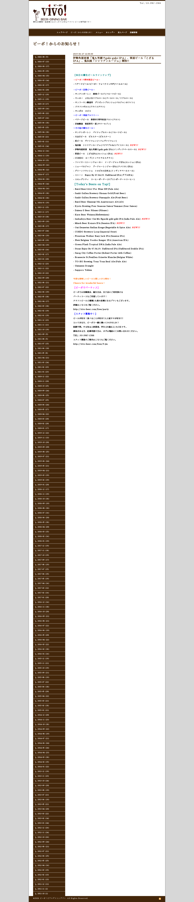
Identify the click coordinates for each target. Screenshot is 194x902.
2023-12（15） (44, 207)
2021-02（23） (44, 367)
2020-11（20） (44, 381)
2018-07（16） (44, 513)
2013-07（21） (44, 795)
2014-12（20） (44, 715)
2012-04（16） (44, 865)
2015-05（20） (44, 691)
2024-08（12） (44, 170)
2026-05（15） (44, 71)
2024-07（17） (44, 174)
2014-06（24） (44, 743)
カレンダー (110, 32)
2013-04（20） (44, 809)
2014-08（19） (44, 734)
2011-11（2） (43, 889)
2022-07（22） (44, 287)
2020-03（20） (44, 419)
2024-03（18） (44, 193)
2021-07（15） (44, 344)
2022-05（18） (44, 297)
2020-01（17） (44, 428)
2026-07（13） (44, 62)
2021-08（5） (43, 339)
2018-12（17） (44, 489)
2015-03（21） (44, 701)
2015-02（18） (44, 705)
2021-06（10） (44, 348)
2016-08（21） (44, 621)
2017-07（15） (44, 569)
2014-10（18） (44, 724)
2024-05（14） (44, 184)
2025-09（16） (44, 109)
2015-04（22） (44, 696)
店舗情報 (133, 32)
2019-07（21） (44, 456)
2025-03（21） (44, 137)
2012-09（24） (44, 842)
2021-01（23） (44, 372)
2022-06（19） (44, 292)
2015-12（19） (44, 658)
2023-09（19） (44, 221)
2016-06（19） (44, 630)
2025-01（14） (44, 146)
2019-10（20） (44, 442)
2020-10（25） (44, 386)
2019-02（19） (44, 480)
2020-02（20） (44, 423)
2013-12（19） (44, 771)
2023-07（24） (44, 231)
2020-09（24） (44, 391)
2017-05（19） (44, 579)
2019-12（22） (44, 433)
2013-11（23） (44, 776)
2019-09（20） (44, 447)
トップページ (62, 32)
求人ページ (122, 32)
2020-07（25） (44, 400)
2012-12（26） (44, 828)
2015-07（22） (44, 682)
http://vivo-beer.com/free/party (91, 309)
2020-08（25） (44, 395)
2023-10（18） (44, 217)
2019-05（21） (44, 466)
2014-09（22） (44, 729)
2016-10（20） (44, 611)
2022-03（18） (44, 306)
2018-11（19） (44, 494)
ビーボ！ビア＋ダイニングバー (53, 898)
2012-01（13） (44, 879)
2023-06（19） (44, 235)
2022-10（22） (44, 273)
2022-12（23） (44, 264)
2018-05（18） (44, 522)
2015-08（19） (44, 677)
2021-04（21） (44, 358)
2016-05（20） (44, 635)
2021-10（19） (44, 329)
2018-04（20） (44, 527)
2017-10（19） (44, 555)
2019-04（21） (44, 470)
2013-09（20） (44, 785)
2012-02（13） (44, 875)
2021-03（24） (44, 362)
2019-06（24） (44, 461)
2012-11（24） (44, 832)
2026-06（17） (44, 66)
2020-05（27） (44, 409)
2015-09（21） (44, 673)
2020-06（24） (44, 405)
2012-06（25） (44, 856)
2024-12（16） (44, 151)
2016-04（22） (44, 640)
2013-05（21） (44, 804)
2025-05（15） (44, 127)
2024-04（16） (44, 188)
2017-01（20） (44, 597)
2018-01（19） (44, 541)
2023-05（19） (44, 240)
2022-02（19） (44, 311)
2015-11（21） (44, 663)
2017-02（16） (44, 593)
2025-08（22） (44, 113)
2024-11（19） (44, 156)
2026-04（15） (44, 76)
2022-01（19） (44, 315)
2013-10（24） (44, 781)
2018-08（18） (44, 508)
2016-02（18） (44, 649)
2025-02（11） (44, 141)
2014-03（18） (44, 757)
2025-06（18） (44, 123)
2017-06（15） (44, 574)
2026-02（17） (44, 85)
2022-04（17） (44, 301)
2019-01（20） (44, 485)
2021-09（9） (43, 334)
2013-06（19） (44, 799)
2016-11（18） (44, 607)
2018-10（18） (44, 499)
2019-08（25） (44, 452)
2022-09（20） (44, 278)
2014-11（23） (44, 720)
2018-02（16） (44, 536)
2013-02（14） (44, 818)
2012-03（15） (44, 870)
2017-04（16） (44, 583)
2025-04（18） (44, 132)
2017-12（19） (44, 546)
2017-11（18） (44, 550)
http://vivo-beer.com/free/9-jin (90, 344)
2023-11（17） (44, 212)
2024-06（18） (44, 179)
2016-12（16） (44, 602)
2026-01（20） (44, 90)
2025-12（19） (44, 94)
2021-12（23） (44, 320)
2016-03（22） (44, 644)
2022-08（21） (44, 282)
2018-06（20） (44, 517)
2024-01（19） (44, 203)
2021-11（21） (44, 325)
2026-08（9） (43, 57)
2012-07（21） (44, 851)
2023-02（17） (44, 254)
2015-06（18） (44, 687)
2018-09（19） (44, 503)
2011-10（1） (43, 893)
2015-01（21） (44, 710)
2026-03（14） (44, 80)
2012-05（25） (44, 861)
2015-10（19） (44, 668)
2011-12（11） (44, 884)
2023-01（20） (44, 259)
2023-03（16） (44, 250)
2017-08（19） (44, 564)
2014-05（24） (44, 748)
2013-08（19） (44, 790)
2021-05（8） (43, 353)
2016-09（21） (44, 616)
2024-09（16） (44, 165)
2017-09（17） (44, 560)
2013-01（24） (44, 823)
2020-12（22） (44, 376)
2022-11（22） (44, 268)
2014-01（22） (44, 767)
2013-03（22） (44, 814)
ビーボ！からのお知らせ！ (82, 32)
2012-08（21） (44, 846)
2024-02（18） (44, 198)
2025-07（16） (44, 118)
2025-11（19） (44, 99)
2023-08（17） (44, 226)
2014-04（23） (44, 752)
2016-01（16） (44, 654)
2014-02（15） (44, 762)
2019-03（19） (44, 475)
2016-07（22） (44, 626)
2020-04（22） (44, 414)
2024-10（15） (44, 160)
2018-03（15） (44, 532)
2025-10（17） (44, 104)
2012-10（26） (44, 837)
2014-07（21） (44, 738)
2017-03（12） (44, 588)
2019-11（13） (44, 438)
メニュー (99, 32)
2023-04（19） (44, 245)
